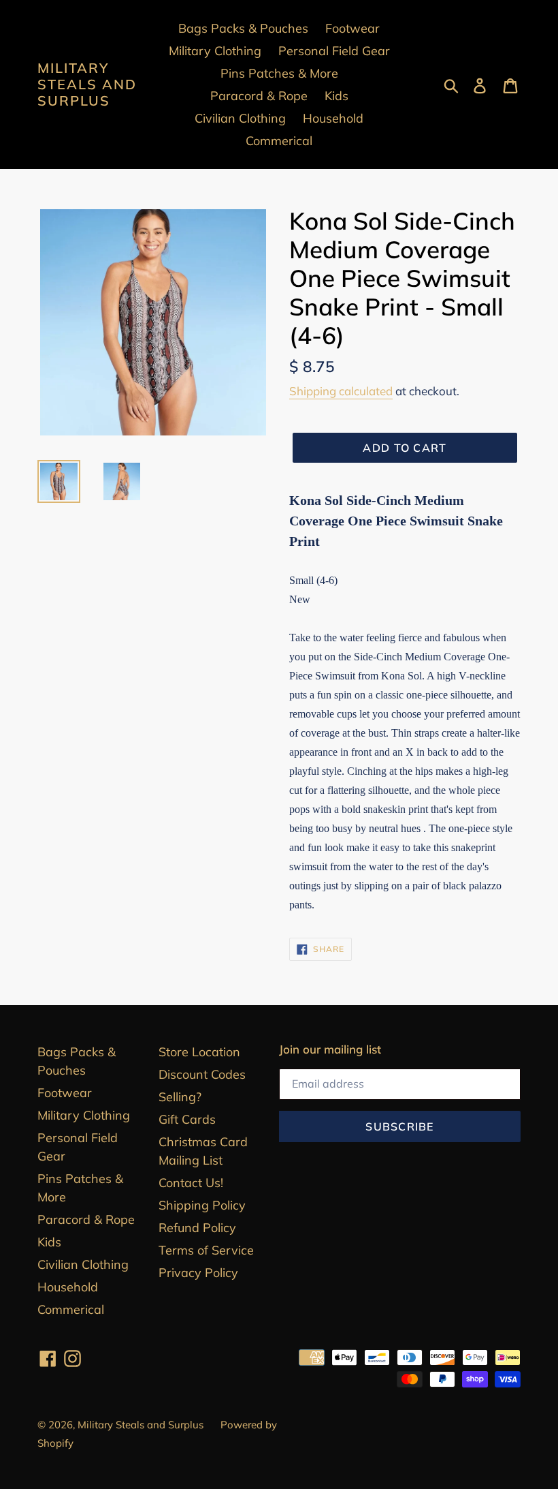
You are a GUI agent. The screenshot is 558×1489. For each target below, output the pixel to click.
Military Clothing (83, 1115)
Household (67, 1287)
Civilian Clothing (83, 1264)
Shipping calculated (341, 391)
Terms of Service (206, 1250)
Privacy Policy (198, 1272)
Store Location (199, 1052)
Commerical (70, 1309)
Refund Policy (197, 1227)
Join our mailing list (330, 1049)
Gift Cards (187, 1119)
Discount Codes (202, 1074)
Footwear (64, 1093)
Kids (49, 1242)
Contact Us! (191, 1183)
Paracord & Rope (86, 1219)
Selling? (180, 1097)
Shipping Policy (202, 1205)
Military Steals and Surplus (87, 84)
